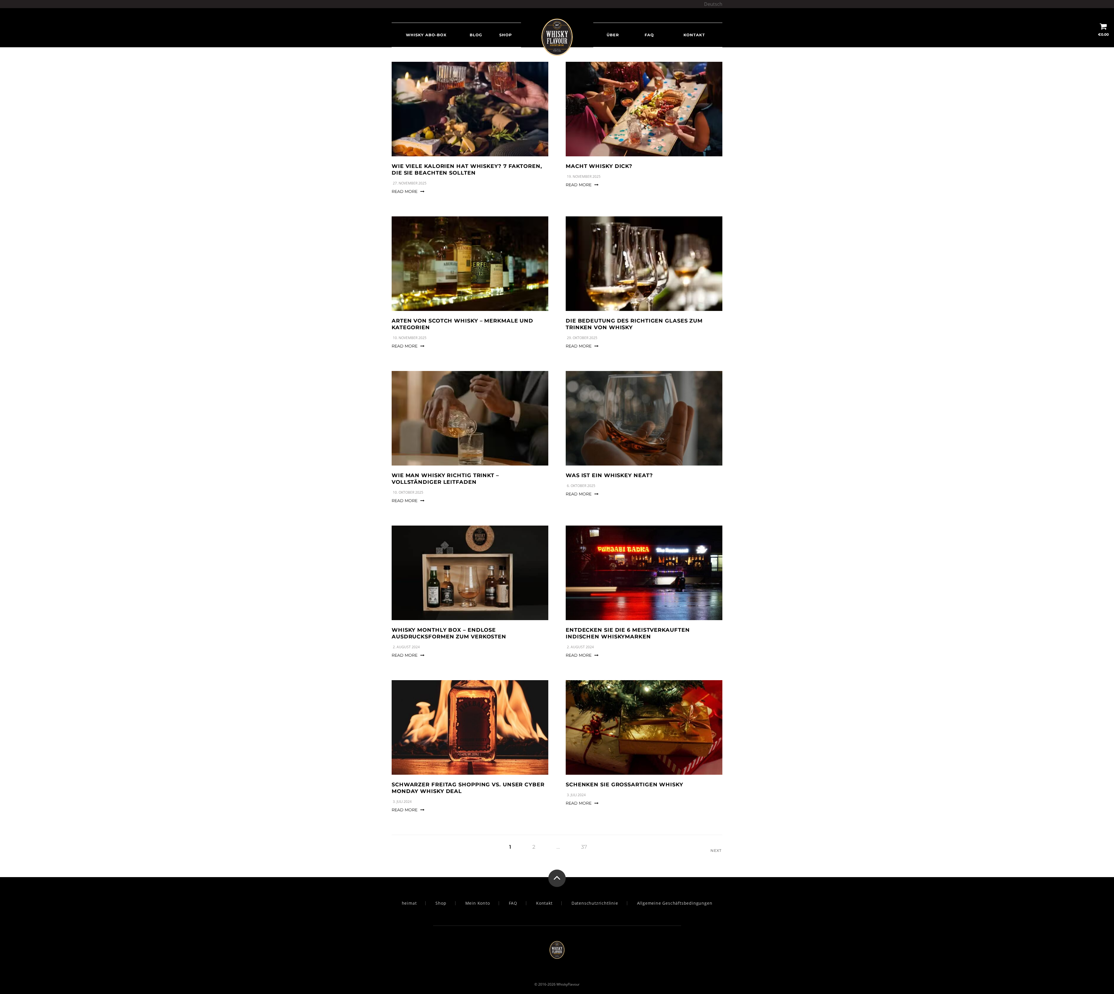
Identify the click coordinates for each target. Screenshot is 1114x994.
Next (716, 850)
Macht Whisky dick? (599, 166)
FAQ (649, 34)
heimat (409, 903)
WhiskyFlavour (568, 984)
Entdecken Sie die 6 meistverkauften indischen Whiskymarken (628, 633)
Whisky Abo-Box (426, 34)
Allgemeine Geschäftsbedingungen (674, 903)
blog (476, 34)
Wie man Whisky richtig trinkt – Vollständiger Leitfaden (445, 478)
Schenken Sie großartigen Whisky (624, 784)
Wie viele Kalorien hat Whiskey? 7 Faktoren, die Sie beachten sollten (467, 169)
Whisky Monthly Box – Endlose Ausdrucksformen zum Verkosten (449, 633)
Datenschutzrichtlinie (595, 903)
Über (613, 34)
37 (584, 847)
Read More (404, 191)
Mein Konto (477, 903)
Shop (505, 34)
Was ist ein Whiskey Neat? (609, 475)
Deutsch (713, 4)
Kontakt (694, 34)
